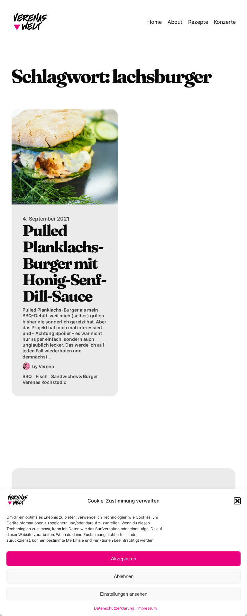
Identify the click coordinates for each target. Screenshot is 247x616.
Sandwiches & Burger (74, 376)
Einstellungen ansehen (123, 594)
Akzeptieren (123, 558)
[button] (237, 501)
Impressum (147, 608)
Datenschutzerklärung (114, 608)
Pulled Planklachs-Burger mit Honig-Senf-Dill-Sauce (64, 263)
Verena (46, 366)
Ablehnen (123, 576)
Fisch (42, 376)
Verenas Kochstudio (45, 382)
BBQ (27, 376)
